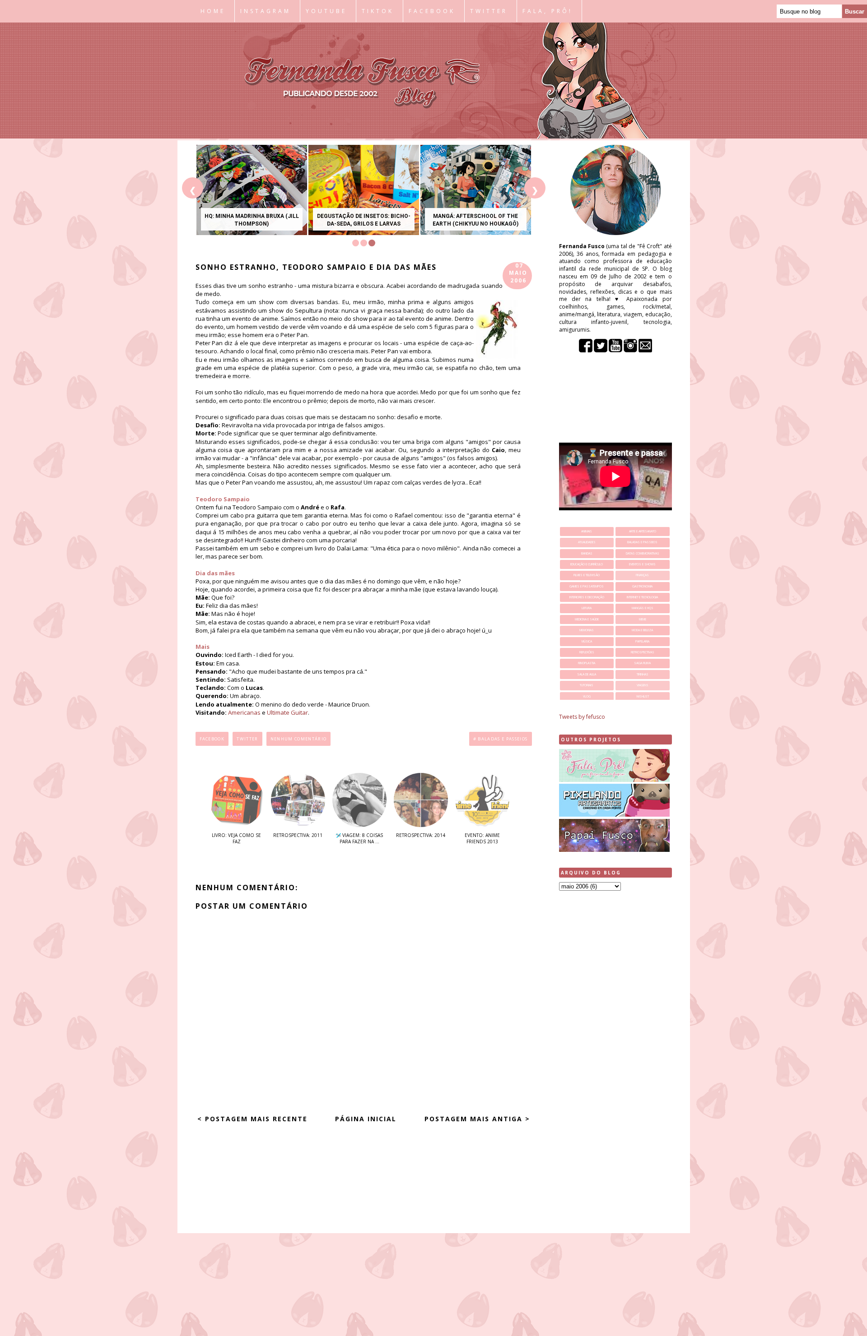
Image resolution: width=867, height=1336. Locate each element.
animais (586, 531)
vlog (587, 696)
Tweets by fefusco (582, 717)
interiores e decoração (586, 597)
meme (642, 619)
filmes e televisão (586, 575)
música (587, 641)
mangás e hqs (642, 608)
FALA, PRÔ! (547, 11)
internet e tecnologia (642, 597)
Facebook (212, 739)
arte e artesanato (642, 531)
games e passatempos (586, 586)
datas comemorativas (642, 553)
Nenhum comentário (298, 739)
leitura (587, 608)
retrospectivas (642, 652)
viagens (642, 685)
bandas (586, 553)
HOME (212, 11)
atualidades (587, 542)
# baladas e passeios (500, 739)
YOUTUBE (326, 11)
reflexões (586, 652)
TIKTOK (378, 11)
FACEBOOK (432, 11)
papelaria (642, 641)
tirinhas (642, 674)
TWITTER (489, 11)
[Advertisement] (615, 1039)
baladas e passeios (642, 542)
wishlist (642, 696)
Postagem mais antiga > (477, 1118)
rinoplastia (586, 663)
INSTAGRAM (265, 11)
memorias (586, 630)
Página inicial (365, 1118)
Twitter (247, 739)
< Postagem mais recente (252, 1118)
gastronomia (642, 586)
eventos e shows (642, 564)
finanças (642, 575)
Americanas (244, 712)
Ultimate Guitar (287, 712)
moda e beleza (642, 630)
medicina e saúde (587, 619)
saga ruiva (642, 663)
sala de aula (586, 674)
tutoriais (586, 685)
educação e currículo (586, 564)
